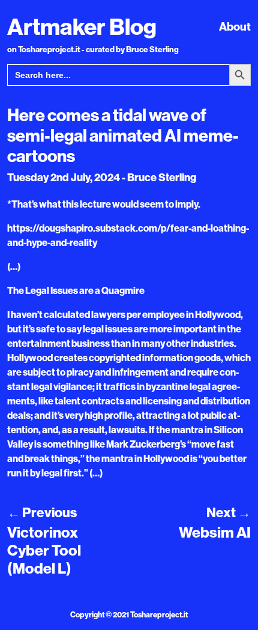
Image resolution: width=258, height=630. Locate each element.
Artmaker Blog (82, 26)
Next (228, 512)
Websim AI (215, 532)
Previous (42, 512)
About (235, 26)
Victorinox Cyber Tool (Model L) (44, 550)
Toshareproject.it (159, 614)
